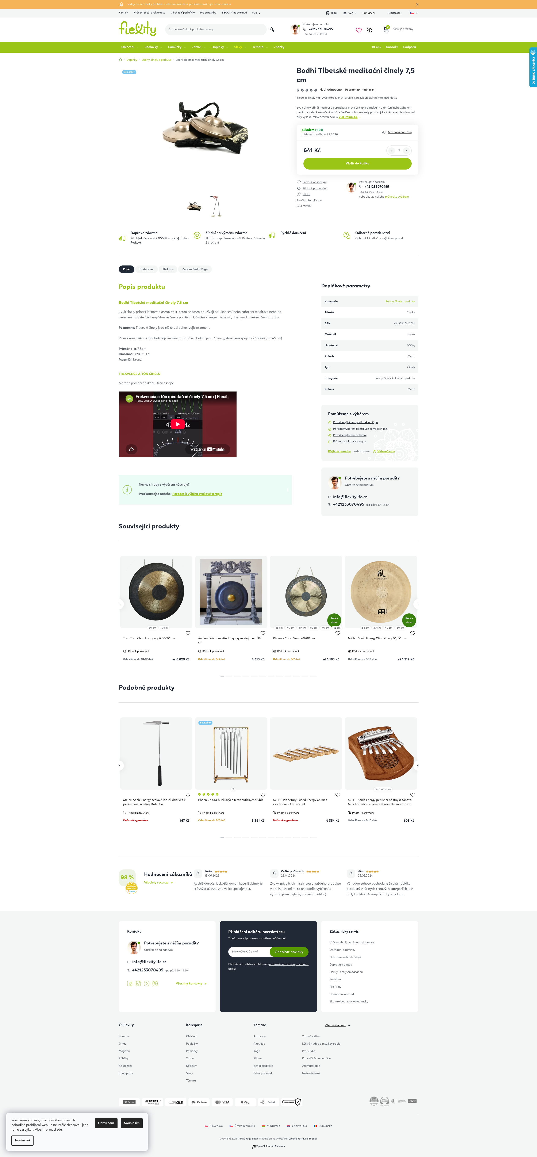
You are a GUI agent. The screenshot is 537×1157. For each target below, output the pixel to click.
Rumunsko (325, 1126)
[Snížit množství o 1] (391, 150)
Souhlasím (131, 1123)
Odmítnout (106, 1123)
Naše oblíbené (311, 1073)
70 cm (164, 627)
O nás (122, 1043)
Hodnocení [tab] (146, 269)
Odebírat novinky (289, 952)
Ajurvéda (259, 1043)
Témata (191, 1080)
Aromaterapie (311, 1065)
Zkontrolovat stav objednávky (349, 1001)
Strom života (383, 789)
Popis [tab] (126, 269)
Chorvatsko (299, 1126)
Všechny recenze (156, 882)
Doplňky (191, 1065)
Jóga (257, 1051)
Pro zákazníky (208, 12)
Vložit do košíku (357, 163)
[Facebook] (129, 983)
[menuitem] (130, 47)
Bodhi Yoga (314, 200)
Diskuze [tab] (168, 269)
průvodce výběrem (397, 196)
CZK (350, 13)
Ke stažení (125, 1065)
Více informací (348, 117)
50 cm (302, 627)
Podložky (192, 1043)
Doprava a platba (341, 964)
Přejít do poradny (339, 451)
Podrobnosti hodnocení (360, 89)
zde (59, 1129)
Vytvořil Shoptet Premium (270, 1146)
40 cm (290, 627)
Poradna (335, 979)
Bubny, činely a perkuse (400, 301)
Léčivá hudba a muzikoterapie (321, 1043)
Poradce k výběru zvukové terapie (197, 494)
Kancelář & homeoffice (316, 1058)
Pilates (258, 1058)
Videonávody (386, 451)
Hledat (272, 29)
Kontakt (123, 12)
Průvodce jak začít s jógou (349, 441)
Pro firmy (335, 986)
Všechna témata (335, 1025)
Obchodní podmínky (183, 12)
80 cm (152, 627)
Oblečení (191, 1036)
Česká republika (245, 1126)
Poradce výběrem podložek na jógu (355, 422)
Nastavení (22, 1140)
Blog (334, 13)
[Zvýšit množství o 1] (406, 150)
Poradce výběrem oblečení (350, 435)
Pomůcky (192, 1051)
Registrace (394, 13)
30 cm (377, 627)
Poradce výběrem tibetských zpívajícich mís (360, 428)
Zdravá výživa (311, 1036)
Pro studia (308, 1051)
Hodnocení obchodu (343, 994)
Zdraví (190, 1058)
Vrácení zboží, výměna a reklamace (352, 942)
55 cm (279, 627)
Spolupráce (126, 1073)
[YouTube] (146, 983)
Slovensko (216, 1126)
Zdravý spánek (263, 1073)
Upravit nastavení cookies (303, 1139)
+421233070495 (320, 29)
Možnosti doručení (400, 132)
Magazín (124, 1051)
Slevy (189, 1073)
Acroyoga (260, 1036)
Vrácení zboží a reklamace (149, 12)
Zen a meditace (263, 1065)
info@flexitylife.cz (350, 497)
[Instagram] (138, 983)
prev (119, 604)
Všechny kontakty (189, 983)
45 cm (337, 627)
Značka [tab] (195, 269)
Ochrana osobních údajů (345, 957)
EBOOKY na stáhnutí (234, 12)
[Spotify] (155, 983)
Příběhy (124, 1058)
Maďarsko (273, 1126)
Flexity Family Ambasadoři (346, 972)
